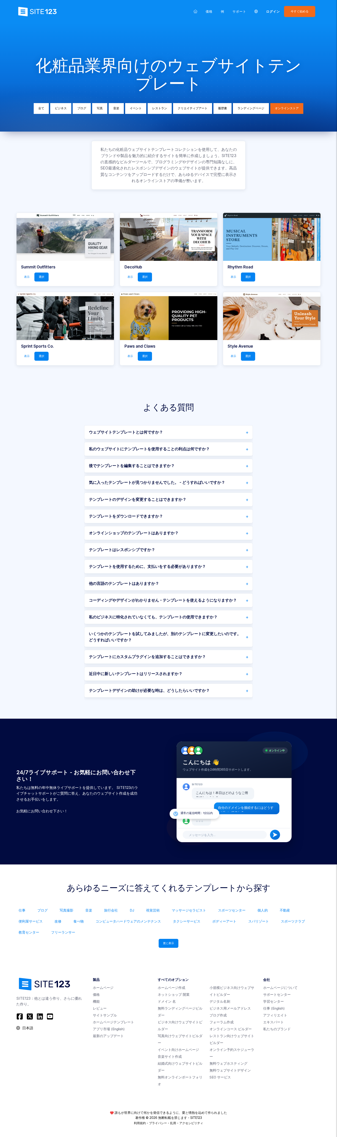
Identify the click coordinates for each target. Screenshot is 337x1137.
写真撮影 (66, 910)
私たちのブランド (277, 1029)
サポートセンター (277, 994)
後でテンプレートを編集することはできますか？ (132, 465)
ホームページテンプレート (113, 1022)
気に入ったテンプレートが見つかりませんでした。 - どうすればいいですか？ (157, 482)
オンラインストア (287, 108)
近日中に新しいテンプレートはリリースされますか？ (135, 673)
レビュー (100, 1008)
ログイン (273, 11)
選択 (41, 277)
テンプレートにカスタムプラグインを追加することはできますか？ (147, 656)
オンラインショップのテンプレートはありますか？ (134, 533)
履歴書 (222, 108)
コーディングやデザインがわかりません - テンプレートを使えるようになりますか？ (163, 600)
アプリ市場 (109, 1029)
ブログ (81, 108)
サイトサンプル (105, 1015)
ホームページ (103, 987)
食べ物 (78, 921)
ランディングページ (251, 108)
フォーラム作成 (222, 1022)
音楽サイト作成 (170, 1056)
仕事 (22, 910)
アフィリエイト (275, 1015)
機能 (96, 1001)
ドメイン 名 (167, 1001)
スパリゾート (258, 921)
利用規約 (140, 1123)
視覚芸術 (153, 910)
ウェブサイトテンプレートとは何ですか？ (126, 432)
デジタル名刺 (220, 1001)
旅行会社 (111, 910)
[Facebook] (20, 1016)
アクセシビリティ (191, 1123)
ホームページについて (280, 987)
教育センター (29, 932)
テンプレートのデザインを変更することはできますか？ (137, 499)
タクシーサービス (186, 921)
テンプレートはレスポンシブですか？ (122, 549)
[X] (29, 1016)
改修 (58, 921)
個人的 (262, 910)
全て (41, 108)
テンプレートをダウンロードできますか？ (126, 516)
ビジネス (61, 108)
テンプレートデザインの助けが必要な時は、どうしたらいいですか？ (149, 690)
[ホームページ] (195, 11)
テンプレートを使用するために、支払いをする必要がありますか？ (147, 566)
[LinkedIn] (39, 1016)
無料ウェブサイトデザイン (230, 1070)
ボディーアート (224, 921)
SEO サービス (220, 1077)
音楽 (116, 108)
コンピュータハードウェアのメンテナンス (128, 921)
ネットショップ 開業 (174, 994)
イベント (136, 108)
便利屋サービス (31, 921)
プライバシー (158, 1123)
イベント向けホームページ (178, 1049)
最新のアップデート (108, 1036)
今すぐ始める (300, 11)
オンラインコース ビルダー (231, 1029)
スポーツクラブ (293, 921)
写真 (100, 108)
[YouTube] (50, 1016)
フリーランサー (63, 932)
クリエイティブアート (192, 108)
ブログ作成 (218, 1015)
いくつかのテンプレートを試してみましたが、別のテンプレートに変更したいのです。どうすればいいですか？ (165, 636)
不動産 (285, 910)
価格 (209, 11)
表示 (27, 277)
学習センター (273, 1001)
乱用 (173, 1123)
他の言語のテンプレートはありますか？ (124, 583)
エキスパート (273, 1022)
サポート (239, 11)
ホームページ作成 (171, 987)
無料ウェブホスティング (228, 1063)
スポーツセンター (232, 910)
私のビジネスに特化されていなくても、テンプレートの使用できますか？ (153, 617)
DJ (132, 910)
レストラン (159, 108)
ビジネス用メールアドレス (230, 1008)
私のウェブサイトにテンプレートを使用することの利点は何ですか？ (149, 449)
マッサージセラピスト (189, 910)
